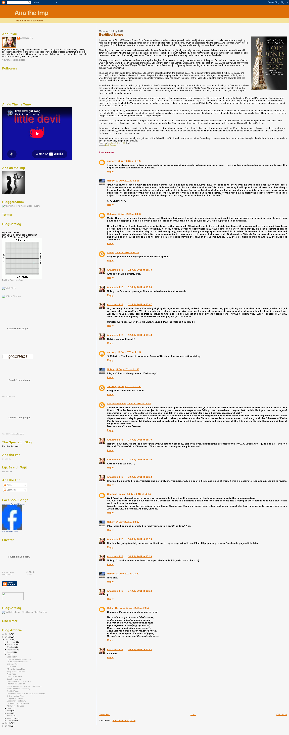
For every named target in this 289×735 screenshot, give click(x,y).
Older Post (281, 714)
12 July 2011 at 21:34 (129, 386)
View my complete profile (13, 60)
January (10, 721)
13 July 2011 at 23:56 (139, 494)
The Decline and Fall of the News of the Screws (26, 694)
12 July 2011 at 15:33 (140, 269)
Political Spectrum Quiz (12, 280)
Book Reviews (110, 145)
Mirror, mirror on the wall (16, 701)
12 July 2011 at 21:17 (129, 352)
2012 (7, 637)
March (10, 716)
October (10, 647)
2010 (7, 723)
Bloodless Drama (14, 679)
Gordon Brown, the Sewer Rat (19, 681)
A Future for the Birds (15, 706)
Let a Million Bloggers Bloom (18, 703)
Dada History (12, 657)
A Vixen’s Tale (12, 664)
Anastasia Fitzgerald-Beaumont (15, 504)
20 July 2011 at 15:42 (140, 649)
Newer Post (104, 714)
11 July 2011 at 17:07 (129, 161)
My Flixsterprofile (31, 573)
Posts (9, 485)
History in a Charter (15, 676)
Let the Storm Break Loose (17, 662)
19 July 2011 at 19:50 (137, 608)
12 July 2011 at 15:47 (140, 304)
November (11, 644)
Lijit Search (7, 471)
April (9, 713)
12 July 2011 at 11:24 (127, 252)
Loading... (6, 459)
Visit (8, 396)
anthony (112, 161)
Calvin (110, 252)
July (9, 654)
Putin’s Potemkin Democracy (18, 689)
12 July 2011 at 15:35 (140, 287)
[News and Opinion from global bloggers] (13, 599)
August (10, 652)
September (12, 649)
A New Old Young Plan (16, 669)
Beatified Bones (13, 691)
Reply (110, 171)
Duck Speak (12, 667)
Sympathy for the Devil (16, 672)
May (9, 711)
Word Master (12, 674)
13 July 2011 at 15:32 (140, 476)
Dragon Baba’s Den (15, 698)
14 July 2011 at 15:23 (140, 556)
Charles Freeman (116, 403)
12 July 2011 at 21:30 (127, 369)
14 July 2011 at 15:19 (140, 539)
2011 (7, 639)
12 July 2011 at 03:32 (129, 214)
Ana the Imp (31, 12)
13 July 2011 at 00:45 (139, 403)
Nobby (111, 180)
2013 (7, 634)
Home (193, 714)
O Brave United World (15, 696)
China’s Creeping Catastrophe (19, 659)
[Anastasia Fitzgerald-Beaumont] (12, 529)
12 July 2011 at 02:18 (127, 180)
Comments (11, 490)
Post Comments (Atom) (124, 720)
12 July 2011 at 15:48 (140, 335)
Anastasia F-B (115, 269)
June (9, 708)
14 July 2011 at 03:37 (127, 522)
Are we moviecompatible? (8, 573)
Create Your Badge (10, 532)
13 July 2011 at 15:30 (140, 439)
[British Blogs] (9, 288)
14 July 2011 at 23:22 (127, 573)
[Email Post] (128, 143)
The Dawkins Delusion (16, 684)
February (11, 718)
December (11, 642)
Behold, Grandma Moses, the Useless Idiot (24, 686)
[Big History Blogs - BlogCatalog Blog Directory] (24, 612)
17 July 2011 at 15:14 (140, 591)
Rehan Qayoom (116, 608)
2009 (7, 726)
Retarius (112, 214)
